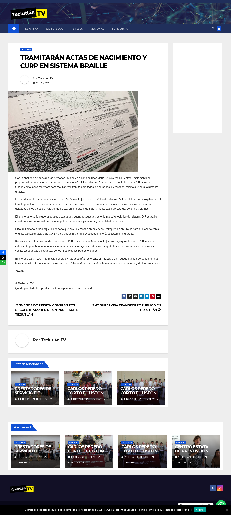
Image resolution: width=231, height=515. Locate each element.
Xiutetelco (54, 28)
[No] (226, 510)
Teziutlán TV (45, 78)
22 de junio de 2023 (137, 457)
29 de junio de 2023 (83, 457)
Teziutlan (31, 28)
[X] (3, 257)
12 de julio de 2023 (30, 457)
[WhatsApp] (3, 262)
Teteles (77, 28)
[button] (213, 28)
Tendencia (120, 28)
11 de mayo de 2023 (190, 457)
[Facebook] (3, 252)
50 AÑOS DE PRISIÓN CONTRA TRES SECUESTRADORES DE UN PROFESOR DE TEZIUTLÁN (48, 310)
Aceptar (200, 509)
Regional (97, 28)
